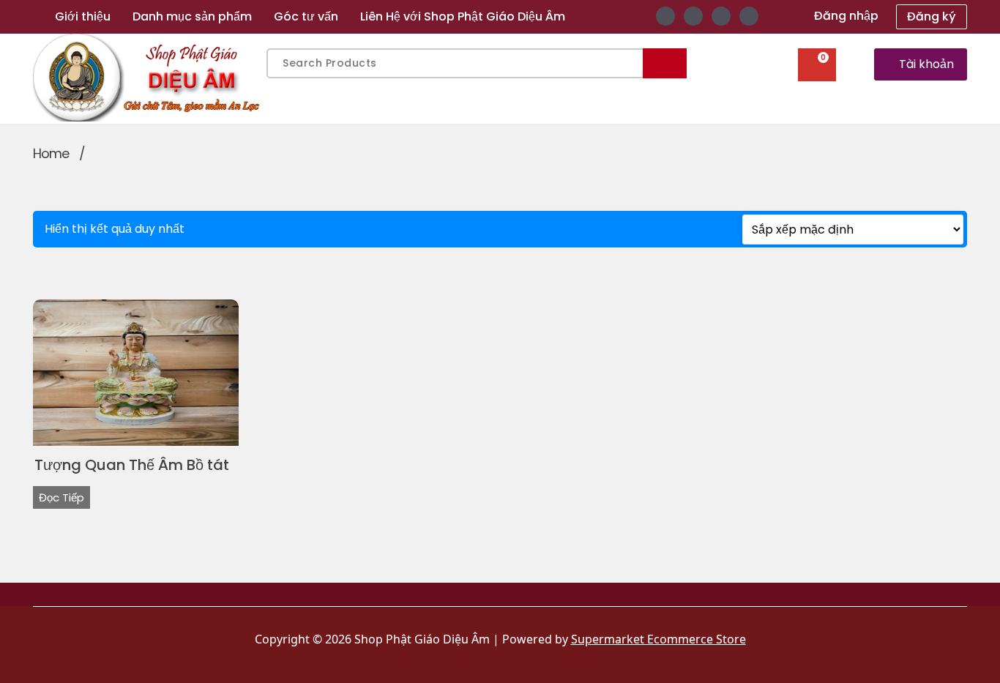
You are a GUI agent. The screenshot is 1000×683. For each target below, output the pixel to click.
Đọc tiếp (61, 497)
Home (51, 153)
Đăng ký (931, 16)
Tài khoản (926, 64)
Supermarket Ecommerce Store (658, 639)
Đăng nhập (846, 15)
